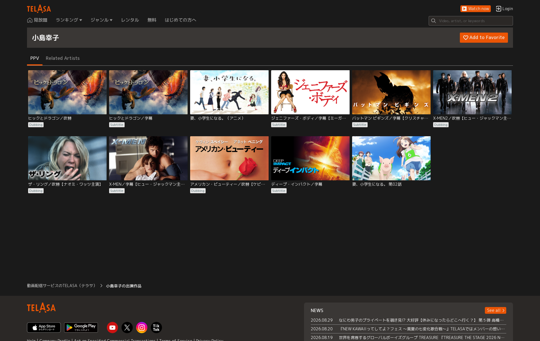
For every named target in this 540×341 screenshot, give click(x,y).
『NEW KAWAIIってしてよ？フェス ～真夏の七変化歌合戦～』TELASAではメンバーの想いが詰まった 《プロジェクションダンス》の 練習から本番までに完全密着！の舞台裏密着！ (422, 328)
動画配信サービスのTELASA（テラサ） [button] (62, 285)
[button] (475, 8)
